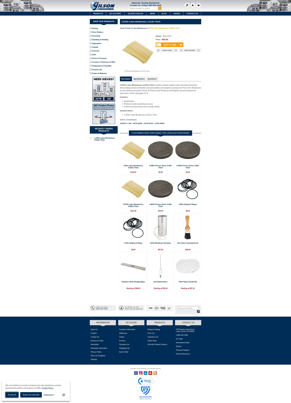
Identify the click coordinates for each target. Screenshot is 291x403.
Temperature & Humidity (101, 66)
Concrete (95, 51)
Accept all (12, 395)
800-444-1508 (154, 5)
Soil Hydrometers (160, 282)
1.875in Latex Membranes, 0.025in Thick (133, 205)
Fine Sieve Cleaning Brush (187, 243)
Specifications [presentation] (139, 79)
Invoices (122, 341)
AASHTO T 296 (125, 123)
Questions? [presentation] (152, 79)
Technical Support (182, 350)
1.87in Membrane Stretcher (160, 243)
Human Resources (183, 354)
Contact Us (192, 14)
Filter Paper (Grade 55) (188, 282)
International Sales (183, 343)
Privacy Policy (96, 352)
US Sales (179, 339)
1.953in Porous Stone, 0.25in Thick (160, 205)
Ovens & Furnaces (99, 58)
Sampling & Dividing (100, 40)
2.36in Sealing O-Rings (188, 204)
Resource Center (97, 341)
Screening (96, 36)
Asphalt (95, 47)
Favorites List (124, 344)
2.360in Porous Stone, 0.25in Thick (188, 167)
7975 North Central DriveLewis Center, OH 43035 (185, 330)
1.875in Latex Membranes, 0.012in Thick (104, 139)
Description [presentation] (125, 79)
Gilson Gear (152, 341)
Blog (164, 14)
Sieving (95, 28)
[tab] (126, 79)
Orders (121, 337)
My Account (115, 14)
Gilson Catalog (135, 14)
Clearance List (153, 337)
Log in (187, 5)
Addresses (123, 333)
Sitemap (94, 359)
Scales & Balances (99, 73)
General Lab (97, 69)
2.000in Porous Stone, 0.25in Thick (160, 167)
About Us (94, 329)
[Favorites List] (192, 5)
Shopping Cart (124, 348)
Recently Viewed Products (157, 344)
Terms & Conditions (98, 356)
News (152, 14)
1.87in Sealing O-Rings (133, 243)
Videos (176, 14)
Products (98, 14)
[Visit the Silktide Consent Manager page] (63, 395)
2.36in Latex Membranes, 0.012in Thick (133, 167)
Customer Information (127, 329)
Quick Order (123, 352)
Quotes (178, 346)
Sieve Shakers (97, 32)
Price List (151, 333)
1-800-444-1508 (182, 335)
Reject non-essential (31, 395)
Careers (94, 333)
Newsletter (95, 344)
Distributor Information (99, 348)
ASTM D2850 (137, 123)
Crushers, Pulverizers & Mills (103, 62)
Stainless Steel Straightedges (133, 282)
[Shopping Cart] (198, 5)
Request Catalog (154, 329)
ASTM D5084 (159, 123)
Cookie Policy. (47, 388)
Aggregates (96, 43)
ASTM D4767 (148, 123)
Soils (94, 55)
